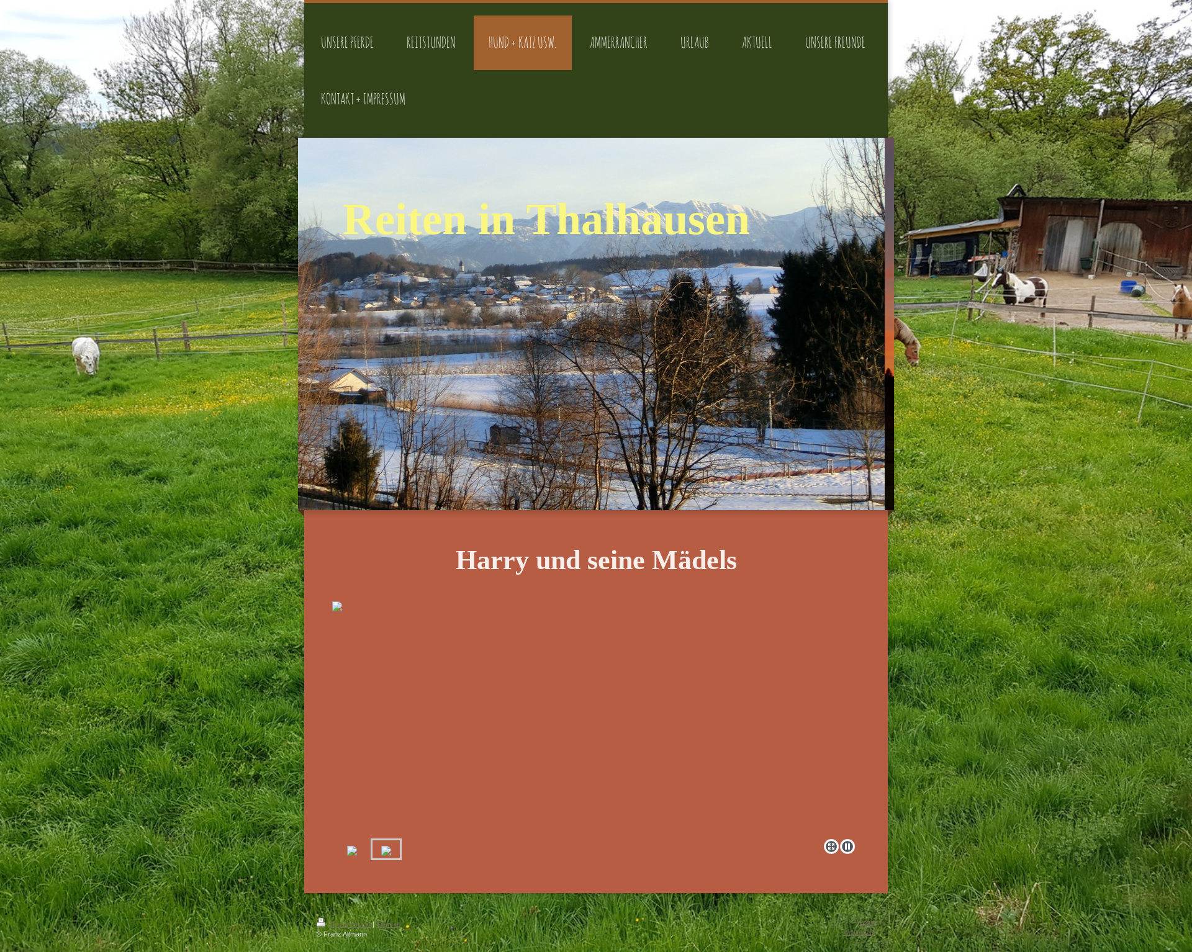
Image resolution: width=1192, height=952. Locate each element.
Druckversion (350, 924)
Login (867, 922)
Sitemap (388, 924)
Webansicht (859, 932)
